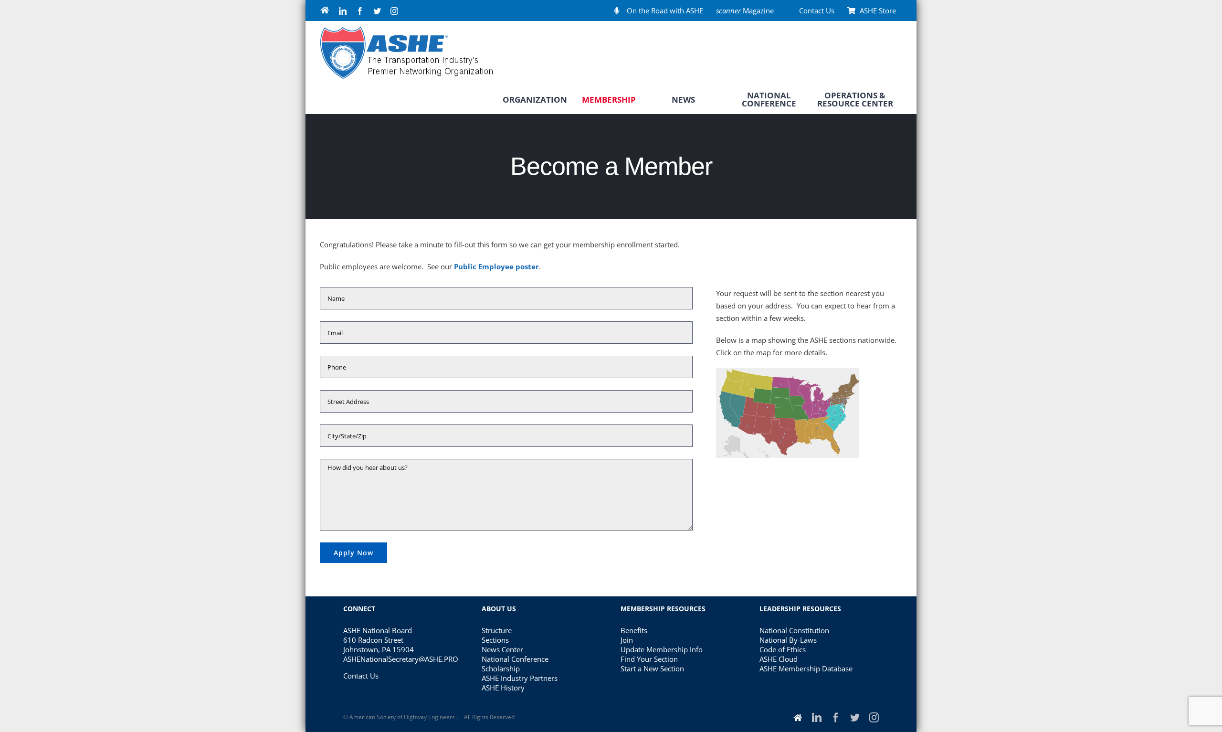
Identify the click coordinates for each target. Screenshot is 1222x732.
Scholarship (501, 668)
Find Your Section (649, 659)
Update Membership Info (662, 649)
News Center (502, 649)
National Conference (515, 659)
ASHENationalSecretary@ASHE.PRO (400, 659)
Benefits (634, 630)
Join (627, 640)
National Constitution (794, 630)
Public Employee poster (496, 266)
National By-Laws (788, 640)
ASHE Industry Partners (520, 678)
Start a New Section (652, 668)
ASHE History (503, 687)
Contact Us (361, 675)
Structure (497, 630)
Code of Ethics (782, 649)
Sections (495, 640)
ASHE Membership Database (806, 668)
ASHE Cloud (778, 659)
